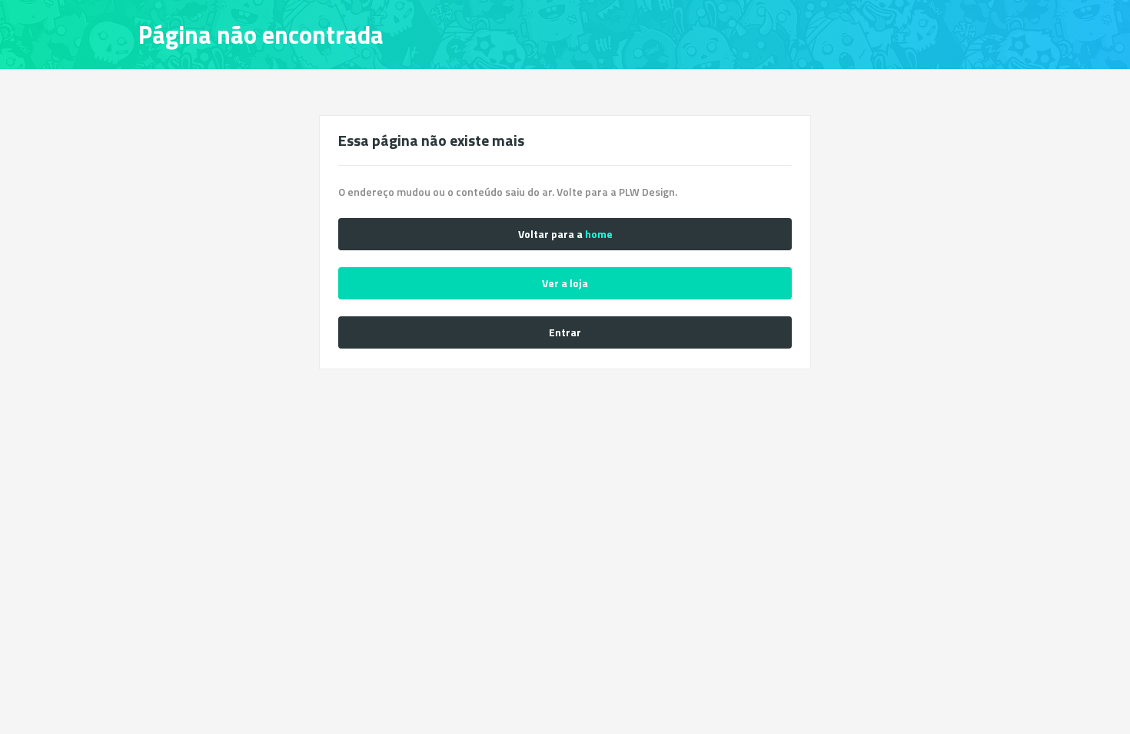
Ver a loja (565, 283)
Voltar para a (565, 234)
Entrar (565, 332)
